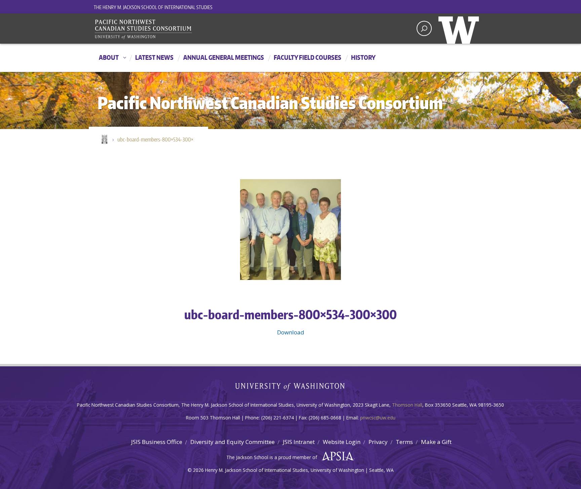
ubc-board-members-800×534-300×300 (159, 139)
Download (290, 332)
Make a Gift (436, 442)
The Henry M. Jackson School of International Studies (153, 7)
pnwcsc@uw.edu (377, 417)
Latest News (154, 57)
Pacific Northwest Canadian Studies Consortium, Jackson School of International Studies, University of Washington (144, 29)
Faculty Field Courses (307, 57)
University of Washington (460, 28)
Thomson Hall (407, 405)
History (363, 57)
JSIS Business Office (156, 442)
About (109, 57)
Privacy (378, 442)
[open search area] (424, 28)
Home (104, 139)
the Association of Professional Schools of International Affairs (336, 456)
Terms (404, 442)
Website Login (341, 442)
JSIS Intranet (299, 442)
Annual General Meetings (223, 57)
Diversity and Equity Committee (232, 442)
